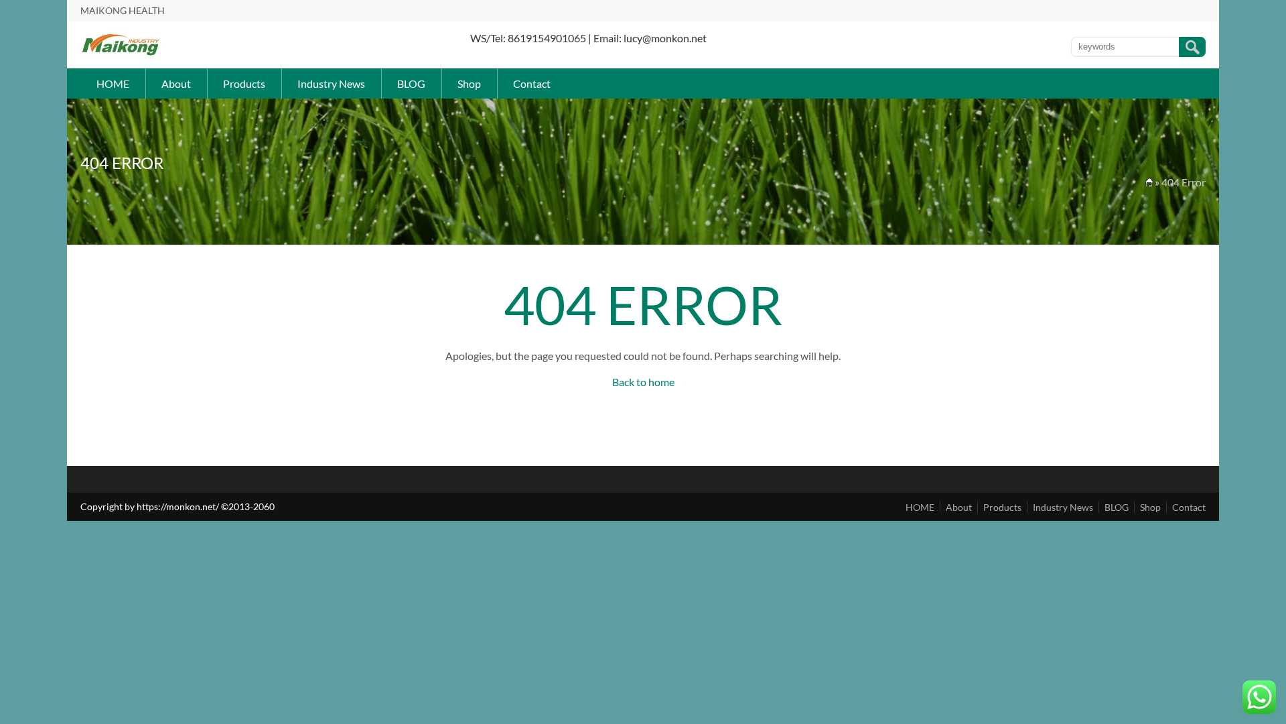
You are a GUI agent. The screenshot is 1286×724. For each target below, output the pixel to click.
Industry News (331, 83)
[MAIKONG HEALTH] (120, 54)
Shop (469, 83)
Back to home (643, 381)
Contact (532, 83)
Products (244, 83)
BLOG (411, 83)
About (176, 83)
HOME (112, 83)
